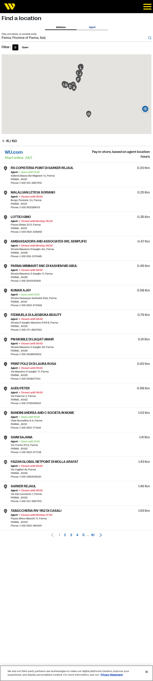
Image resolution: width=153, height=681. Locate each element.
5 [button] (83, 535)
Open (25, 47)
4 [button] (77, 535)
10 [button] (92, 535)
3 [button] (71, 535)
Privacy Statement (112, 674)
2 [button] (65, 535)
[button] (99, 535)
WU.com (14, 152)
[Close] (146, 671)
